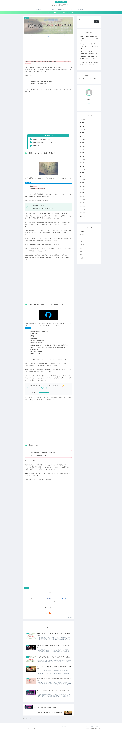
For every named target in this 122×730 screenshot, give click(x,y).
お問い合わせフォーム (95, 726)
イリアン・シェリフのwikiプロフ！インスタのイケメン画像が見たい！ (89, 52)
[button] (65, 35)
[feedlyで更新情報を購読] (47, 613)
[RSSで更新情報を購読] (50, 613)
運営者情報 (64, 726)
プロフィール (80, 726)
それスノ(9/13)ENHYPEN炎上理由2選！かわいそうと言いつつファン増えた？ (89, 38)
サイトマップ (87, 726)
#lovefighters (30, 388)
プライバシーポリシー (71, 726)
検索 (80, 19)
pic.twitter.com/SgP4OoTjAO (41, 388)
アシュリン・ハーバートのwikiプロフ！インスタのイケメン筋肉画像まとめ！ (89, 46)
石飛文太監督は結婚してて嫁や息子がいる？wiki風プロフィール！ (89, 57)
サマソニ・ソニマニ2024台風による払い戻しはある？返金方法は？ (89, 63)
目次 (48, 135)
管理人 (89, 99)
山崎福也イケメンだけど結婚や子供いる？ (42, 139)
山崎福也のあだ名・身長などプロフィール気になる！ (44, 142)
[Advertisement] (48, 49)
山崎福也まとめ (35, 145)
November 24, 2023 (44, 392)
